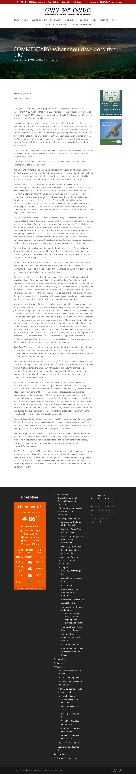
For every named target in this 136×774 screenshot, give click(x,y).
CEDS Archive (67, 585)
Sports (26, 20)
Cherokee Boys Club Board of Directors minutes (70, 592)
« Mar (92, 522)
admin (19, 60)
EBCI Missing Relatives (81, 24)
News (16, 20)
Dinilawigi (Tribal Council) (69, 518)
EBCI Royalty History (66, 696)
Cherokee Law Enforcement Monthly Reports (71, 637)
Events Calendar (39, 20)
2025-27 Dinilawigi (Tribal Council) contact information (72, 539)
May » (99, 522)
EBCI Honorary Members (68, 742)
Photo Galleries (53, 2)
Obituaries (71, 20)
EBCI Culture (77, 2)
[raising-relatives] (111, 115)
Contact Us (66, 2)
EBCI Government (36, 2)
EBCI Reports (63, 567)
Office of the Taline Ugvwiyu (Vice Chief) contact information (70, 511)
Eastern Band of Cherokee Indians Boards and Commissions (69, 560)
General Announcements (56, 24)
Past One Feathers (108, 20)
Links (94, 20)
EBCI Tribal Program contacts (111, 2)
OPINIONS (40, 60)
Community (55, 20)
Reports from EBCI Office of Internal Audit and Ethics (72, 651)
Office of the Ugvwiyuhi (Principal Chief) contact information (68, 501)
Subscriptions (93, 2)
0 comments (52, 60)
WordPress (58, 770)
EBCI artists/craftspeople (68, 677)
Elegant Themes (32, 770)
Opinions (84, 20)
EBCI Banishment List (70, 644)
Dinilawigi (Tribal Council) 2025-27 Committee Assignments (72, 549)
